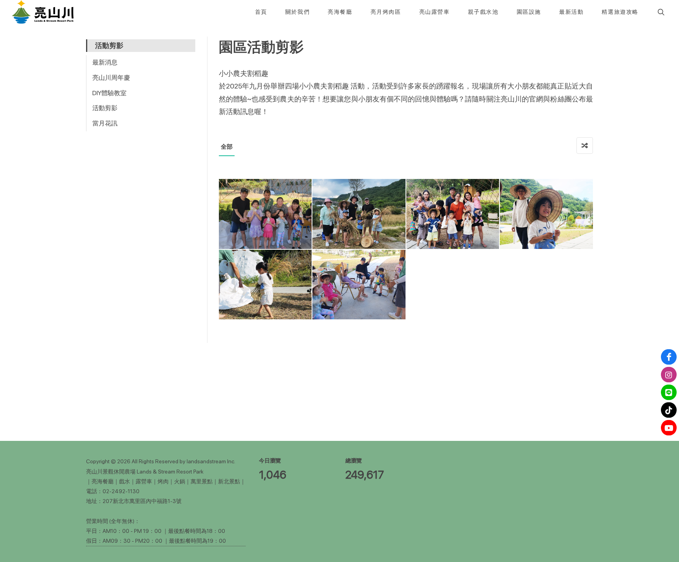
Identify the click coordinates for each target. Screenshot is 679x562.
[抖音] (669, 410)
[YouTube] (669, 428)
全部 (227, 146)
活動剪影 (104, 108)
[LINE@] (669, 392)
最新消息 (104, 62)
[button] (660, 12)
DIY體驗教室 (109, 93)
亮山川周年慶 (111, 77)
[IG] (669, 375)
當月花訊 (104, 123)
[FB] (669, 357)
